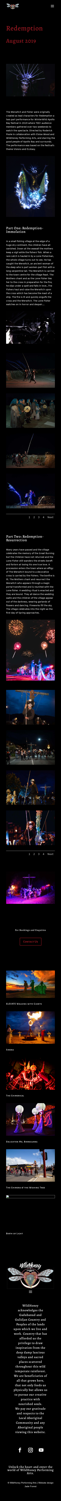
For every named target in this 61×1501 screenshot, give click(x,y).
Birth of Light (14, 1233)
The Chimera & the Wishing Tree (25, 1187)
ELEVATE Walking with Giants (24, 1004)
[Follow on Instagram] (30, 1450)
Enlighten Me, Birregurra (22, 1141)
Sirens (10, 1049)
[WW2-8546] (30, 804)
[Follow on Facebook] (20, 1450)
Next (50, 517)
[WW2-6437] (30, 387)
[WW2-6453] (30, 427)
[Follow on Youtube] (41, 1450)
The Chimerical (15, 1095)
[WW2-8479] (30, 764)
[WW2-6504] (30, 507)
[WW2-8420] (30, 724)
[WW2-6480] (30, 467)
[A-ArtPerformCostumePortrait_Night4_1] (30, 844)
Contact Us (30, 941)
